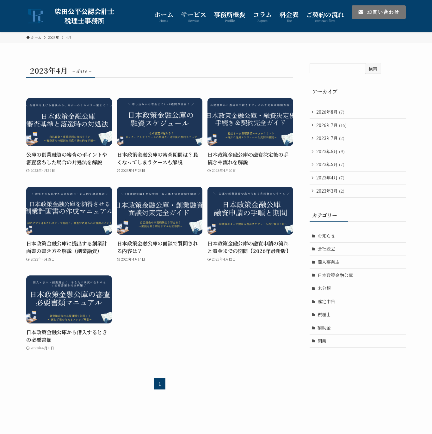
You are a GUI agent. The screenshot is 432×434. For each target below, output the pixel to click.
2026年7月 (331, 125)
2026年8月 (330, 112)
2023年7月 (330, 138)
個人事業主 (329, 262)
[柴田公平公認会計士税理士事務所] (75, 16)
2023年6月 (330, 151)
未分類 (324, 288)
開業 (322, 341)
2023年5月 (330, 164)
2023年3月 (330, 191)
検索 (372, 68)
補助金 (324, 327)
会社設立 (326, 248)
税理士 (324, 314)
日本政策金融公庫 (335, 275)
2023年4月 (330, 177)
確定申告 (326, 301)
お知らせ (326, 235)
